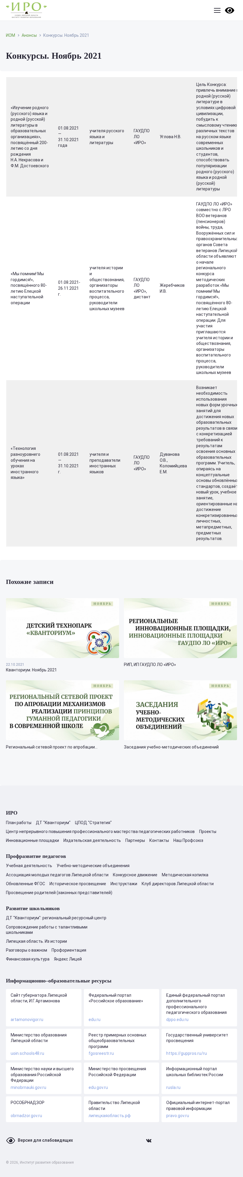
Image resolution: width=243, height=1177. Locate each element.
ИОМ (10, 35)
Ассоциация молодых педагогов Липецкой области (57, 874)
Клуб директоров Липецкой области (178, 883)
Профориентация (69, 950)
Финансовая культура (27, 959)
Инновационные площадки (32, 840)
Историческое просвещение (77, 883)
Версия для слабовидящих (45, 1140)
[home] (26, 10)
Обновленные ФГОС (25, 883)
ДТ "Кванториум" (53, 822)
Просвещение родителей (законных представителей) (59, 892)
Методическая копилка (185, 874)
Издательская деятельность (92, 840)
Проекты (207, 831)
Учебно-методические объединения (93, 865)
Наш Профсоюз (188, 840)
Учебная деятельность (29, 865)
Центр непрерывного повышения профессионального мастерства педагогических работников (100, 831)
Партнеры (135, 840)
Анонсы (29, 35)
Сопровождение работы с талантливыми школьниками (46, 930)
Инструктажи (124, 883)
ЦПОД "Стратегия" (93, 822)
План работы (18, 822)
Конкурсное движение (135, 874)
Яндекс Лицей (68, 959)
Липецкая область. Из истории (36, 941)
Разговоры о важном (26, 950)
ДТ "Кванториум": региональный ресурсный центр (56, 917)
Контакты (159, 840)
